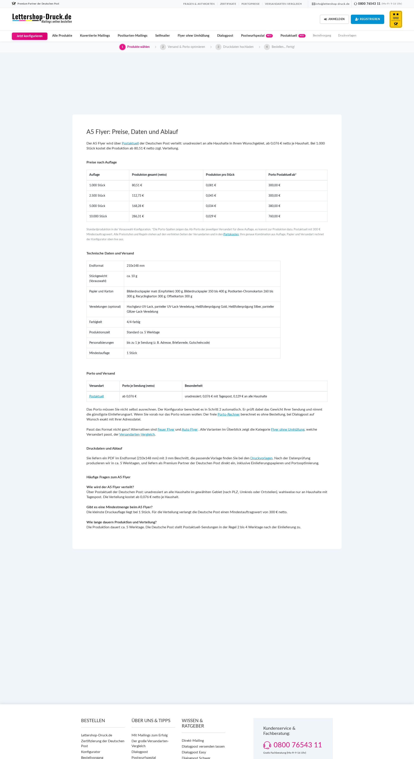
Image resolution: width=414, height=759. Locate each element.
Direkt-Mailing (193, 740)
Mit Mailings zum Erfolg (150, 735)
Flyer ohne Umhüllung (193, 35)
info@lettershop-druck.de (332, 4)
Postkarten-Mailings (132, 35)
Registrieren (370, 19)
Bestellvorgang (322, 35)
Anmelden (336, 19)
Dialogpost (225, 35)
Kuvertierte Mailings (95, 35)
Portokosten (231, 234)
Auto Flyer (190, 429)
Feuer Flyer (166, 429)
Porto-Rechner (229, 414)
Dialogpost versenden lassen (203, 746)
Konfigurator (90, 752)
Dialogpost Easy (194, 752)
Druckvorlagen (347, 35)
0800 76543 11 (369, 3)
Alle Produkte (62, 35)
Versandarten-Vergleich (137, 434)
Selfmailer (162, 35)
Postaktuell (292, 35)
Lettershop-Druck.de (96, 735)
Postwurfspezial (256, 35)
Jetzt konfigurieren (30, 36)
